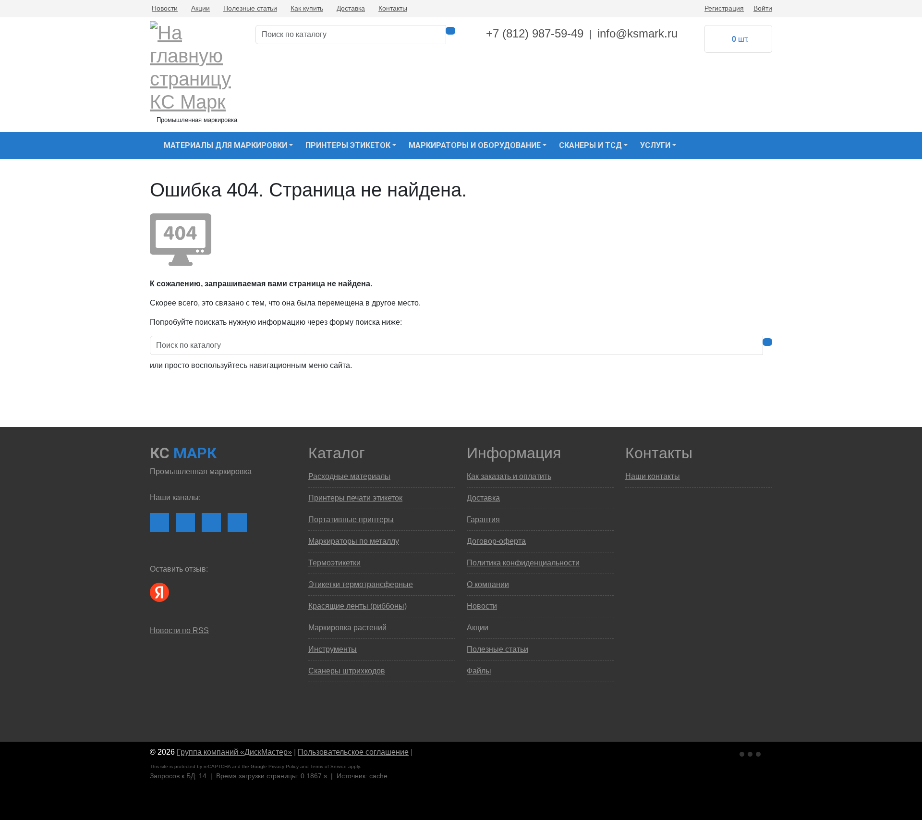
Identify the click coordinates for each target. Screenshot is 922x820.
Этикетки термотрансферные (360, 584)
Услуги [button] (655, 145)
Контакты (392, 8)
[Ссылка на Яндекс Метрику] (751, 752)
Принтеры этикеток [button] (347, 145)
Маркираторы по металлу (353, 541)
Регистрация (724, 8)
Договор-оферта (496, 541)
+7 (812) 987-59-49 (534, 33)
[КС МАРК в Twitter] (237, 522)
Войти (762, 8)
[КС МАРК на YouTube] (185, 522)
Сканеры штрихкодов (346, 671)
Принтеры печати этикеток (355, 498)
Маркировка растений (347, 628)
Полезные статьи (250, 8)
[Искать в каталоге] (450, 31)
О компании (488, 584)
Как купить (307, 8)
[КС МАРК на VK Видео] (159, 522)
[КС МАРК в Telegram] (211, 522)
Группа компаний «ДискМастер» (234, 752)
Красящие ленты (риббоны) (357, 606)
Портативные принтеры (351, 519)
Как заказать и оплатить (509, 476)
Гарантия (483, 519)
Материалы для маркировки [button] (225, 145)
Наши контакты (652, 476)
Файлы (479, 671)
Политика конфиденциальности (523, 563)
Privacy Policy (283, 766)
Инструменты (332, 649)
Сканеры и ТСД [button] (590, 145)
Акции (200, 8)
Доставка (351, 8)
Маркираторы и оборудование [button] (475, 145)
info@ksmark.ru (637, 33)
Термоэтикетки (334, 563)
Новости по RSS (179, 630)
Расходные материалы (349, 476)
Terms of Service (328, 766)
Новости (165, 8)
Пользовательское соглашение (353, 752)
